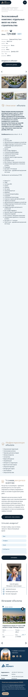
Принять (5, 693)
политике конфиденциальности (16, 685)
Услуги (3, 678)
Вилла (15, 8)
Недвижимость (5, 672)
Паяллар (11, 607)
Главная (3, 7)
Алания (6, 607)
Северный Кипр (5, 8)
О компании (4, 675)
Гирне (11, 8)
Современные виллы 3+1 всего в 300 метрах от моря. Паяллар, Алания (14, 626)
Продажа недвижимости (12, 7)
